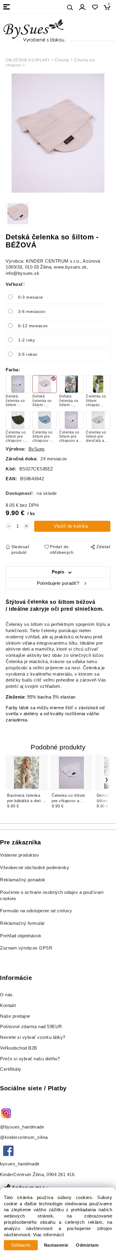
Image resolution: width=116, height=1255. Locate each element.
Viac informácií (48, 1234)
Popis (58, 572)
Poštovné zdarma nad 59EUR (31, 1026)
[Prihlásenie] (82, 7)
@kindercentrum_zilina (24, 1137)
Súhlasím (21, 1245)
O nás (6, 994)
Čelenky (62, 60)
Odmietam (87, 1245)
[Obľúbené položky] (95, 7)
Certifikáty (10, 1069)
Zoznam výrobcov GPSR (26, 948)
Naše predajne (15, 1016)
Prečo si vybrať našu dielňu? (30, 1058)
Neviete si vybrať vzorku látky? (32, 1037)
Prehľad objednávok (20, 935)
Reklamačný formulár (22, 923)
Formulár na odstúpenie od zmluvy (36, 910)
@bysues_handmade (22, 1127)
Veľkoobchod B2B (18, 1048)
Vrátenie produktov (19, 855)
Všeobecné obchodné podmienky (34, 867)
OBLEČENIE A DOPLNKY (28, 60)
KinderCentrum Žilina (22, 1174)
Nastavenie (56, 1245)
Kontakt (8, 1005)
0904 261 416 (60, 1174)
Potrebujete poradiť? (58, 583)
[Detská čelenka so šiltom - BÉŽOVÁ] (58, 133)
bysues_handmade (20, 1164)
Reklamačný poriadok (23, 879)
